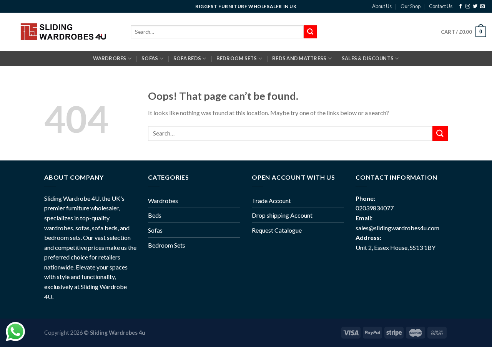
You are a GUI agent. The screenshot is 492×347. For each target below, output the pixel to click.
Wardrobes (109, 58)
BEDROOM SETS (236, 58)
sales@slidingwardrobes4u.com (397, 227)
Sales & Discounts (368, 58)
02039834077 (375, 208)
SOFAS (149, 58)
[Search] (310, 31)
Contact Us (440, 6)
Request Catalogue (277, 230)
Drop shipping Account (282, 215)
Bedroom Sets (166, 245)
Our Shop (411, 6)
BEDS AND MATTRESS (299, 58)
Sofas (155, 230)
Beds (154, 215)
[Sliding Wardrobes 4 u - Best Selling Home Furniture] (62, 31)
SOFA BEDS (187, 58)
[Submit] (440, 133)
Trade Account (271, 200)
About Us (382, 6)
